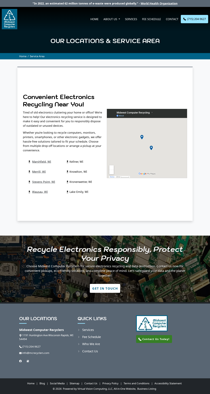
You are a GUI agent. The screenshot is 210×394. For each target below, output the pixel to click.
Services (131, 19)
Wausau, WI (40, 192)
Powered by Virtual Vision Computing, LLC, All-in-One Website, (99, 388)
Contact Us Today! (155, 339)
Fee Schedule (151, 19)
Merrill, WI (39, 171)
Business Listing (146, 388)
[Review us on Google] (28, 360)
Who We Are (91, 344)
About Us (110, 19)
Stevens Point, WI (43, 182)
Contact (172, 19)
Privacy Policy (110, 383)
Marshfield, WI (41, 161)
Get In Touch (105, 288)
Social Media (57, 383)
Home (94, 19)
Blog (42, 383)
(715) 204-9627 (196, 19)
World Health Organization (159, 3)
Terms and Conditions (136, 383)
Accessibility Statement (168, 383)
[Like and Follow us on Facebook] (20, 360)
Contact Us (90, 351)
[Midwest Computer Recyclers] (9, 19)
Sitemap (74, 383)
